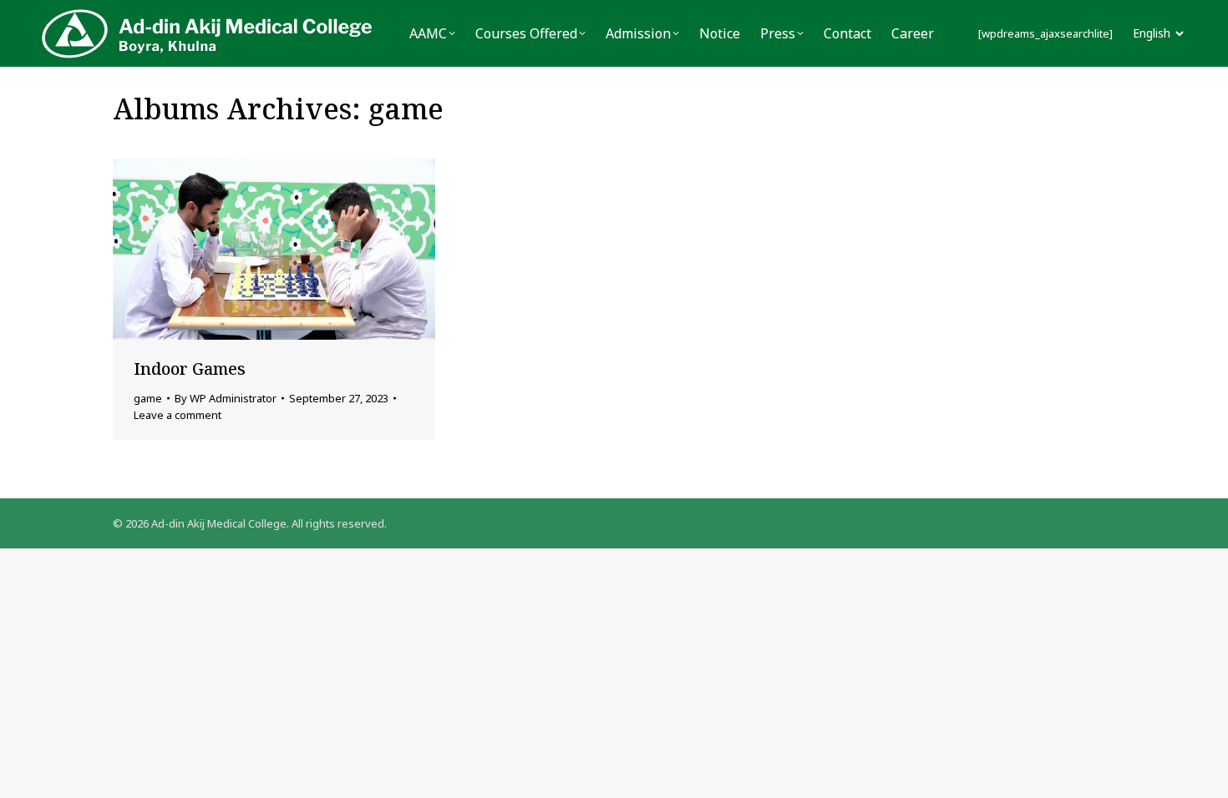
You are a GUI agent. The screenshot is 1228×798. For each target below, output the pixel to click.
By (226, 398)
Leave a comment (177, 414)
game (148, 398)
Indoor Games (190, 368)
